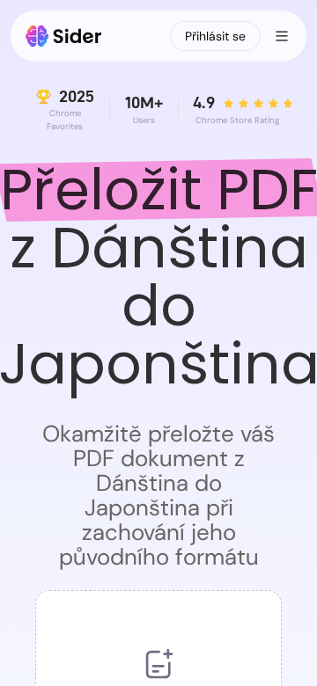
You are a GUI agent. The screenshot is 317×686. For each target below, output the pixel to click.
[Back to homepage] (64, 36)
